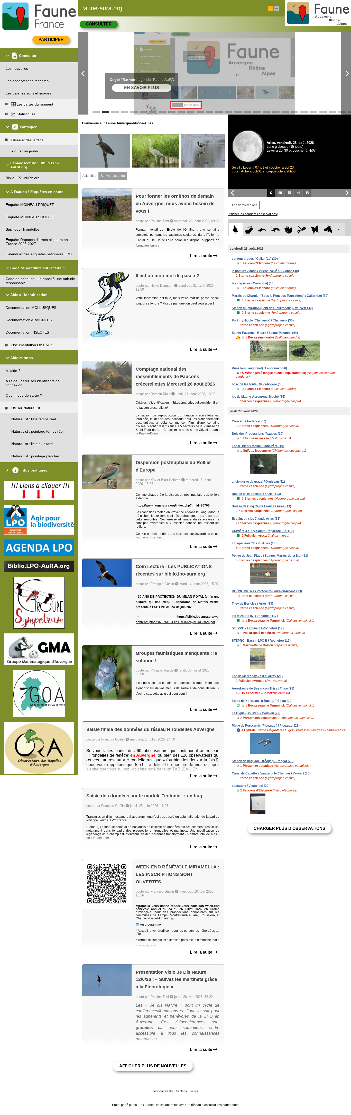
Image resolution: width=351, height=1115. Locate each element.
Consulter (99, 24)
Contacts (181, 1091)
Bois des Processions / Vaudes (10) (257, 433)
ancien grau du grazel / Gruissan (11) (258, 481)
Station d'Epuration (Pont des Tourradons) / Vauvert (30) (272, 308)
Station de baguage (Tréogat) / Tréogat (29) (262, 761)
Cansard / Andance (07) (249, 421)
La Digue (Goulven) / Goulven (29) (256, 713)
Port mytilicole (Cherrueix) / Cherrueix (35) (263, 320)
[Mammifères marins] (262, 229)
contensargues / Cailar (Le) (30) (255, 258)
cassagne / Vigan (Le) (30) (251, 786)
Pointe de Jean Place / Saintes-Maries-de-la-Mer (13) (270, 556)
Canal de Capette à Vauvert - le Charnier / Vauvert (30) (271, 773)
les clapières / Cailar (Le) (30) (253, 283)
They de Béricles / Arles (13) (252, 603)
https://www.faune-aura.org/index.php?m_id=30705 (173, 505)
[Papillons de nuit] (328, 229)
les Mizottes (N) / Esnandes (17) (255, 616)
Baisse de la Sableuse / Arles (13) (256, 494)
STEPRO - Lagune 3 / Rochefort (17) (258, 628)
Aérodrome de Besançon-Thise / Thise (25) (263, 688)
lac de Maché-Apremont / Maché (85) (258, 396)
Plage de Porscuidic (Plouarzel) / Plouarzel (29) (266, 725)
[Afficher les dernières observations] (253, 214)
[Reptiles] (275, 229)
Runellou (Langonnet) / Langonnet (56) (259, 368)
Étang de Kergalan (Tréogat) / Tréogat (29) (262, 701)
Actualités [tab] (89, 176)
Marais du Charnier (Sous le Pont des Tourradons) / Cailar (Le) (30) (280, 296)
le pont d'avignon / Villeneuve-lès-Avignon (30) (265, 271)
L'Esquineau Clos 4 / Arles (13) (254, 543)
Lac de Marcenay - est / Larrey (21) (257, 676)
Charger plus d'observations (289, 828)
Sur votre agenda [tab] (113, 176)
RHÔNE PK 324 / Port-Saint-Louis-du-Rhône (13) (267, 591)
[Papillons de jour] (314, 229)
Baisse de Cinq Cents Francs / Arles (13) (261, 506)
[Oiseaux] (235, 229)
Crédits (194, 1091)
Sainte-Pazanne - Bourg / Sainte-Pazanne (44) (265, 333)
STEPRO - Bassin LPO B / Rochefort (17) (261, 640)
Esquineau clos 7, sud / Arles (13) (256, 518)
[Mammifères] (249, 229)
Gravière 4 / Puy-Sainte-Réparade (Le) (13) (263, 531)
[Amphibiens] (288, 229)
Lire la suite (201, 256)
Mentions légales (163, 1091)
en (276, 8)
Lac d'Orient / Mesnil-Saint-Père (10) (258, 446)
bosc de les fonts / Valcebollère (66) (257, 384)
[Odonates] (301, 229)
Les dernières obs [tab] (244, 205)
